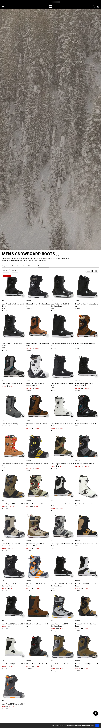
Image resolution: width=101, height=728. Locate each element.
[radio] (4, 298)
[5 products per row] (96, 271)
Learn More (90, 725)
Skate (24, 266)
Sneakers (12, 266)
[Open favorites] (95, 713)
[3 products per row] (88, 271)
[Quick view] (23, 295)
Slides (19, 266)
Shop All (4, 266)
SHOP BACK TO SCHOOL (57, 1)
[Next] (80, 2)
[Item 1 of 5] (14, 286)
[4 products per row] (92, 271)
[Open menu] (3, 6)
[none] (14, 298)
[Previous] (21, 2)
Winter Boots (32, 266)
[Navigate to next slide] (48, 298)
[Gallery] (14, 286)
